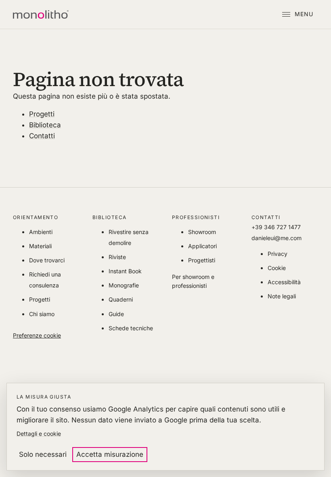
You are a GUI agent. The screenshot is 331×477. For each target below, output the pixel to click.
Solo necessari (43, 454)
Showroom (202, 231)
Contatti (42, 136)
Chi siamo (41, 313)
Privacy (277, 253)
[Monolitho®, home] (41, 14)
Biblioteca (45, 125)
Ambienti (40, 231)
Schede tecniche (131, 328)
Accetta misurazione (109, 454)
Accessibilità (284, 282)
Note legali (282, 296)
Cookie (277, 267)
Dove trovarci (47, 260)
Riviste (117, 256)
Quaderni (121, 299)
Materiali (40, 246)
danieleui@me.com (276, 237)
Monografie (124, 285)
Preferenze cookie (37, 335)
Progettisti (201, 260)
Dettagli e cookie (39, 433)
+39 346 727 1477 (276, 227)
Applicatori (202, 246)
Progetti (41, 114)
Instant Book (125, 271)
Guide (116, 313)
